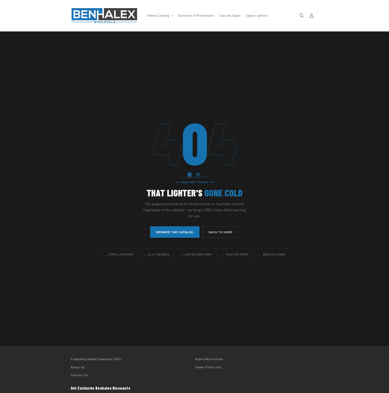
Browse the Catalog (174, 232)
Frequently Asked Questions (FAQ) (96, 359)
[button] (160, 15)
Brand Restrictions (209, 359)
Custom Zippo (235, 254)
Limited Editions (195, 254)
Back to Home (220, 232)
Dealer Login (272, 254)
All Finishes (156, 254)
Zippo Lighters (118, 254)
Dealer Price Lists (208, 367)
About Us (78, 367)
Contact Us (79, 375)
